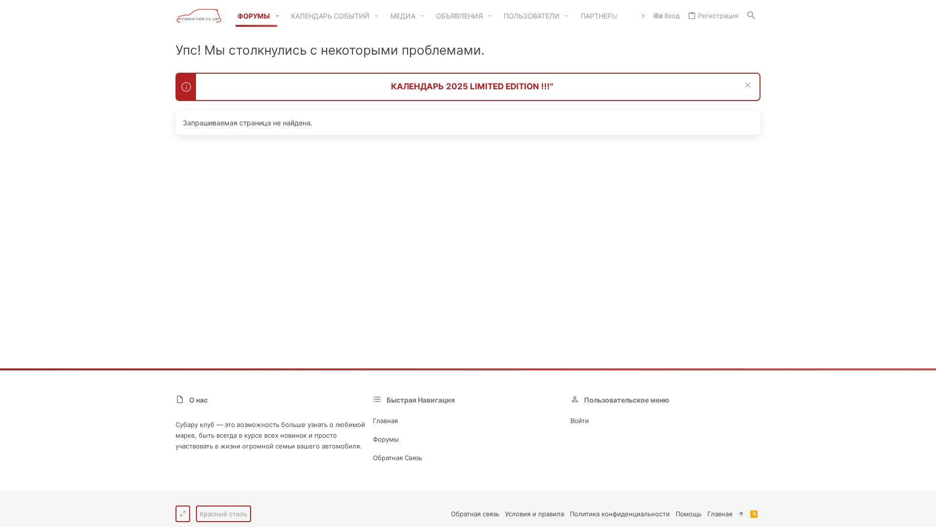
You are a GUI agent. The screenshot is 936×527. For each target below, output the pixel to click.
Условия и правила (534, 514)
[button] (277, 16)
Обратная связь (397, 458)
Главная (385, 421)
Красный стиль (223, 514)
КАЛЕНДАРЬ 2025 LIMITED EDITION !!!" (472, 86)
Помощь (689, 514)
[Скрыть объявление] (746, 86)
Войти (579, 421)
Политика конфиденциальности (620, 514)
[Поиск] (751, 15)
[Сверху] (741, 514)
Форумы (386, 439)
